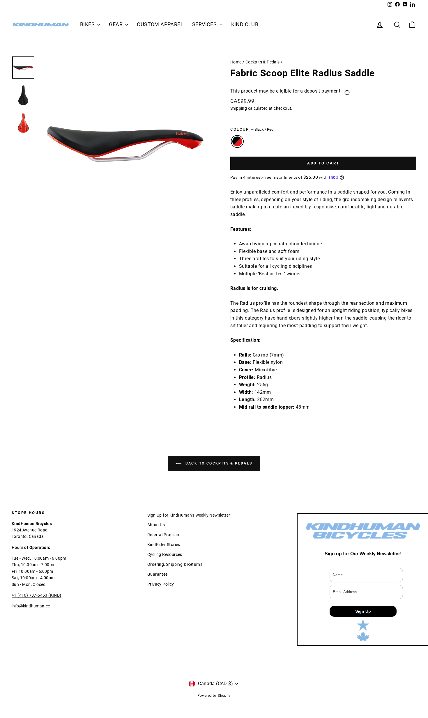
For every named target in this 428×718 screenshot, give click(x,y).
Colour (251, 129)
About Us (156, 524)
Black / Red (237, 141)
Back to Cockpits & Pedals (218, 463)
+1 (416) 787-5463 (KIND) (36, 595)
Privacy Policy (160, 584)
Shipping (238, 108)
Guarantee (157, 574)
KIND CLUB (245, 24)
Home (236, 62)
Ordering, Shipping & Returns (174, 564)
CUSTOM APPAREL (160, 24)
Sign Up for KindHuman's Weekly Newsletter (188, 515)
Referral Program (163, 534)
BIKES (88, 24)
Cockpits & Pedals (262, 62)
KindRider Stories (163, 544)
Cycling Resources (164, 554)
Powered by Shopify (214, 696)
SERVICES (205, 24)
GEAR (116, 24)
